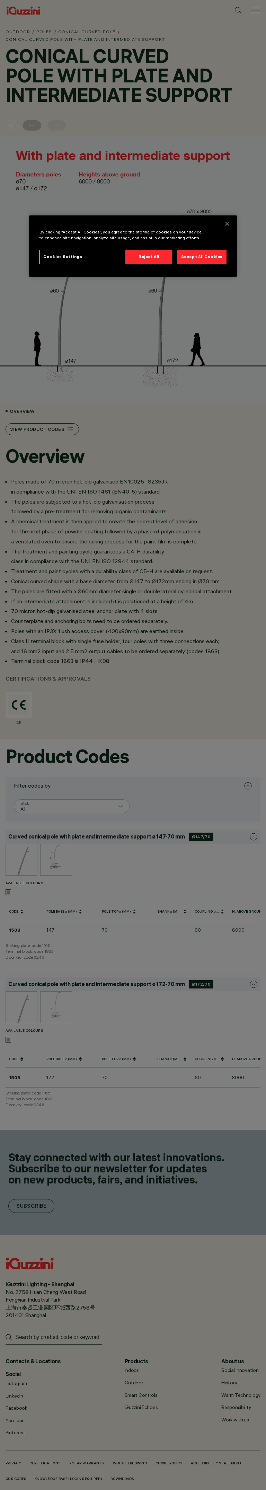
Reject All (149, 256)
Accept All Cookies (202, 256)
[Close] (227, 223)
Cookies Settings (62, 256)
